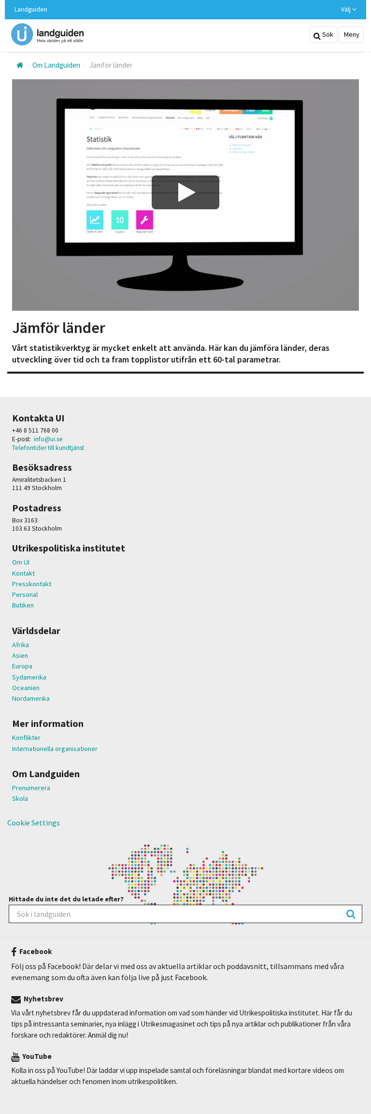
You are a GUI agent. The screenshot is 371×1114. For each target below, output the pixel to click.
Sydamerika (29, 677)
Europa (22, 666)
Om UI (20, 562)
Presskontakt (31, 583)
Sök (327, 34)
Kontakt (23, 573)
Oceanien (26, 687)
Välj (346, 9)
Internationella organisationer (55, 748)
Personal (25, 594)
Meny (350, 34)
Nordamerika (31, 698)
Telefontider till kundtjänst (48, 448)
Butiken (23, 605)
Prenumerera (31, 787)
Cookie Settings (33, 822)
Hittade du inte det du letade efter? (66, 899)
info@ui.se (48, 439)
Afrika (20, 644)
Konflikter (26, 737)
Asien (20, 655)
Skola (20, 798)
